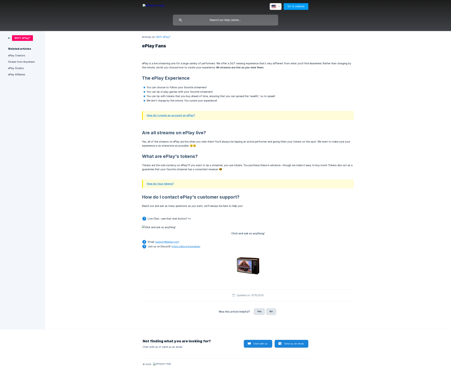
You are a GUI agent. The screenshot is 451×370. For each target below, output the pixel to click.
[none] (153, 6)
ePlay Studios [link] (16, 68)
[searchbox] (225, 20)
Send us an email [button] (294, 343)
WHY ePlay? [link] (163, 36)
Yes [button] (259, 311)
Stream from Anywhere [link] (21, 61)
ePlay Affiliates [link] (16, 74)
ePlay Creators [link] (16, 55)
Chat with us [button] (260, 343)
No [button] (271, 311)
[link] (20, 37)
